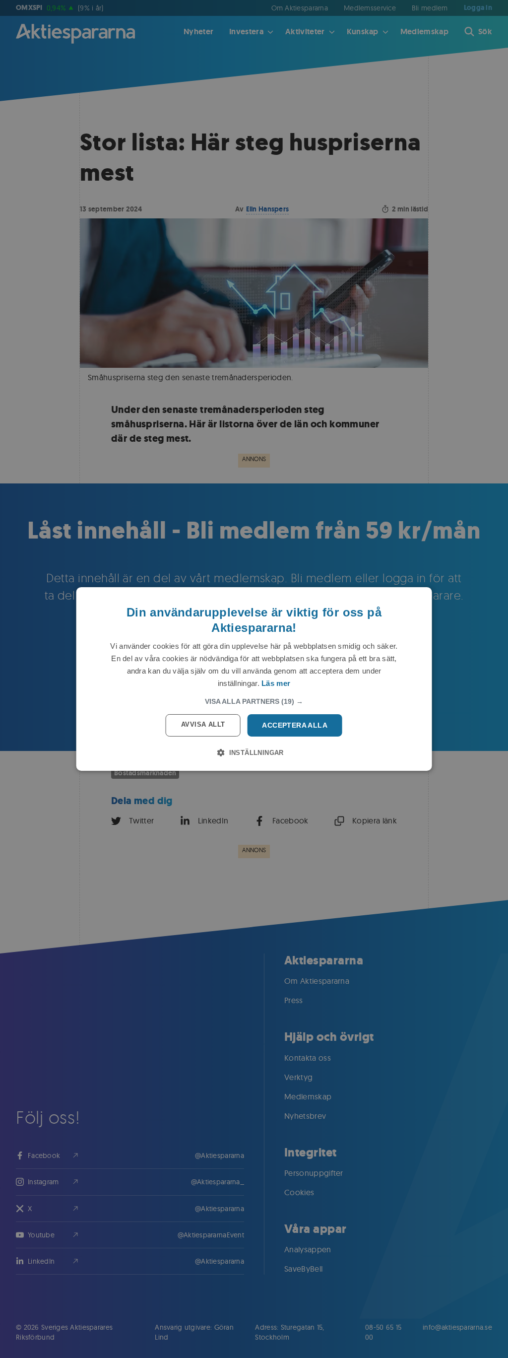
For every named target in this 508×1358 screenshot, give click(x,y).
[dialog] (254, 679)
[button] (254, 701)
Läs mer (275, 683)
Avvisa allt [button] (203, 724)
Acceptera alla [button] (294, 725)
